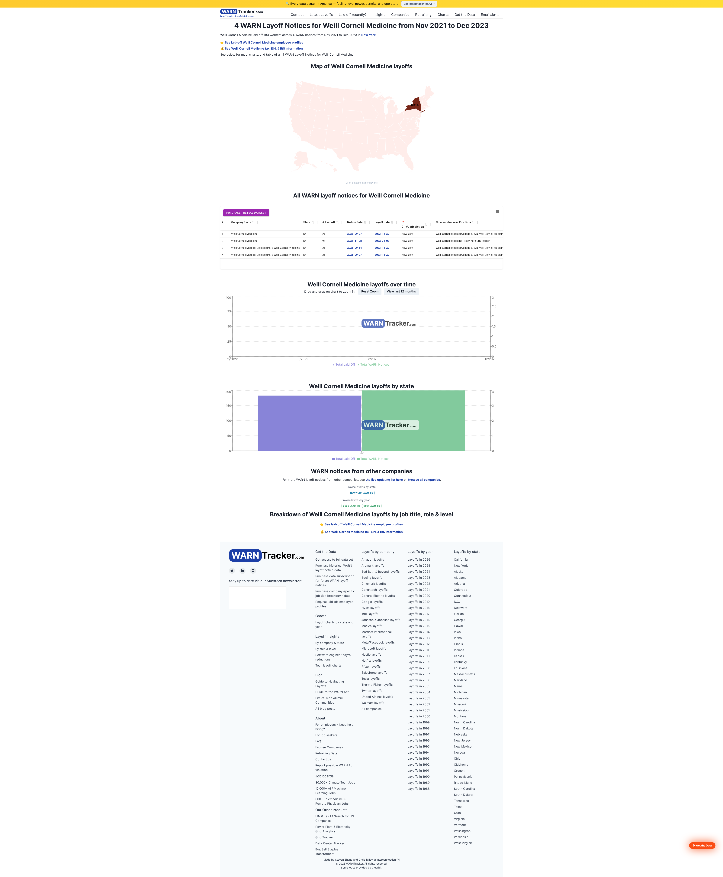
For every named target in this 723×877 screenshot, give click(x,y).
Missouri (460, 704)
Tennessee (461, 801)
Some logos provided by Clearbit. (361, 867)
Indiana (459, 650)
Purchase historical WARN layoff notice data (333, 568)
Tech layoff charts (328, 665)
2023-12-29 (382, 233)
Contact (297, 15)
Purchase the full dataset (246, 212)
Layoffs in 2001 (419, 710)
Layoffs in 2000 (419, 716)
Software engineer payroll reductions (333, 657)
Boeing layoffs (372, 577)
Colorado (460, 590)
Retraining (423, 15)
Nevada (459, 752)
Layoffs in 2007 (419, 674)
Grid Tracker (324, 837)
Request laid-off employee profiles (334, 604)
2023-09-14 (354, 247)
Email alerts (490, 15)
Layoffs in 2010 (419, 656)
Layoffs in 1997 (418, 734)
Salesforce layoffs (374, 672)
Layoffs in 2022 (419, 583)
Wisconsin (461, 837)
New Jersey (462, 740)
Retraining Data (326, 753)
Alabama (460, 577)
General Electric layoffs (378, 596)
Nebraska (461, 734)
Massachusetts (464, 674)
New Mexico (463, 746)
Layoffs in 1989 (419, 782)
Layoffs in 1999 (419, 722)
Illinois (458, 644)
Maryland (460, 680)
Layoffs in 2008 (419, 668)
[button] (702, 845)
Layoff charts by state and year (334, 624)
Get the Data (465, 15)
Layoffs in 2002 (419, 704)
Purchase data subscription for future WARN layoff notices (334, 580)
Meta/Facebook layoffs (378, 642)
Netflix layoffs (372, 660)
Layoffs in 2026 (419, 559)
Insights (379, 15)
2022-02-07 (382, 240)
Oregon (459, 770)
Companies (400, 15)
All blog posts (325, 708)
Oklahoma (461, 764)
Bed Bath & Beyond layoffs (381, 571)
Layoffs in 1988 (419, 789)
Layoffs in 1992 (419, 764)
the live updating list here (384, 479)
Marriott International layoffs (377, 634)
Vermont (460, 825)
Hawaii (459, 626)
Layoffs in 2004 (419, 692)
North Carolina (464, 722)
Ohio (457, 758)
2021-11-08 (354, 240)
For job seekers (326, 735)
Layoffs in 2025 (419, 565)
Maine (458, 686)
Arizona (459, 583)
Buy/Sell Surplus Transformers (326, 851)
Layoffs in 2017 (418, 614)
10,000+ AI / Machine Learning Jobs (330, 791)
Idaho (458, 638)
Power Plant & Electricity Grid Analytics (333, 829)
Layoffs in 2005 (419, 686)
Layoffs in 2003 (419, 698)
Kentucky (460, 662)
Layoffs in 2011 (418, 650)
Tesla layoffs (371, 678)
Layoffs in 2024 (419, 571)
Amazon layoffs (373, 559)
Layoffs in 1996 (419, 740)
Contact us (323, 759)
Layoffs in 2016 (419, 620)
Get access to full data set (334, 559)
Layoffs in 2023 (419, 577)
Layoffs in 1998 (419, 728)
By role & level (325, 649)
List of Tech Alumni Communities (329, 700)
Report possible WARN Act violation (334, 767)
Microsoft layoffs (374, 648)
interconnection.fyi (388, 859)
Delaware (460, 608)
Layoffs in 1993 (419, 758)
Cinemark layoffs (374, 583)
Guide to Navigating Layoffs (329, 684)
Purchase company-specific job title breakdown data (335, 593)
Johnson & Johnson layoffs (381, 620)
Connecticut (462, 596)
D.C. (457, 602)
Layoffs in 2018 (419, 608)
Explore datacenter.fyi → (419, 3)
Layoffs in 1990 (419, 776)
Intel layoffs (370, 614)
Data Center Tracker (329, 843)
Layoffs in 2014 (419, 632)
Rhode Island (463, 782)
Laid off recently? (353, 15)
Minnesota (461, 698)
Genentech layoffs (374, 590)
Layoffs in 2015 (419, 626)
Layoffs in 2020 (419, 596)
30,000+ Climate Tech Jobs (335, 782)
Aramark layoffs (373, 565)
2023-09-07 (354, 233)
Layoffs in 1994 (419, 752)
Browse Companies (329, 747)
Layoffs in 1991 (418, 770)
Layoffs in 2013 (419, 638)
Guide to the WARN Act (332, 692)
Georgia (459, 620)
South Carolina (464, 789)
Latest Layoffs (321, 15)
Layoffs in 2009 (419, 662)
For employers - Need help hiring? (334, 727)
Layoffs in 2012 (419, 644)
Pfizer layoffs (371, 666)
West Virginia (463, 843)
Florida (459, 614)
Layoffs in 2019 (419, 602)
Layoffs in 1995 (419, 746)
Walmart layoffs (373, 703)
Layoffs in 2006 (419, 680)
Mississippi (461, 710)
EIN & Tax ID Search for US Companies (334, 818)
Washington (462, 831)
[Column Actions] (258, 223)
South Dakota (464, 795)
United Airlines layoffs (377, 697)
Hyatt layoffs (371, 608)
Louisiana (460, 668)
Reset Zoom (369, 291)
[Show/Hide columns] (497, 211)
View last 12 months (401, 291)
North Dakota (464, 728)
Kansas (459, 656)
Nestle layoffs (371, 654)
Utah (457, 813)
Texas (458, 807)
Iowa (457, 632)
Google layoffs (372, 602)
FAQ (318, 741)
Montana (460, 716)
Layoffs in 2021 (419, 590)
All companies (371, 709)
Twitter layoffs (372, 691)
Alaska (458, 571)
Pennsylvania (463, 776)
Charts (443, 15)
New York (368, 35)
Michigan (460, 692)
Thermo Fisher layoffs (377, 684)
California (461, 559)
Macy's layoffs (372, 626)
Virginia (459, 819)
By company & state (329, 643)
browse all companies (424, 479)
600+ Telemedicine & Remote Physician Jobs (332, 801)
